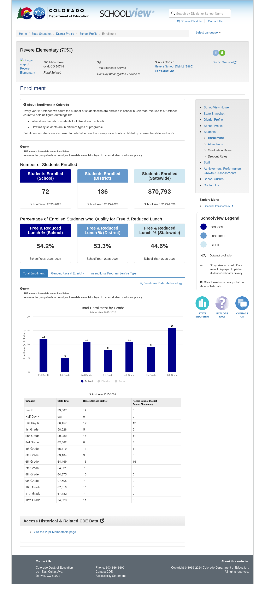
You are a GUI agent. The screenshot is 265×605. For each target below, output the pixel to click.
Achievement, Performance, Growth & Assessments (223, 170)
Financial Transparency (217, 206)
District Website (223, 62)
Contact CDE (104, 571)
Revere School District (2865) (174, 66)
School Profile (89, 33)
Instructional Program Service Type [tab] (113, 273)
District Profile (65, 33)
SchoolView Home (216, 107)
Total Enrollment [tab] (34, 273)
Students (210, 131)
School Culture (214, 179)
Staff (207, 162)
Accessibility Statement (111, 576)
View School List (164, 70)
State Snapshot (41, 33)
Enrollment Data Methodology (162, 283)
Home (23, 33)
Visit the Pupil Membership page (55, 532)
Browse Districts (191, 21)
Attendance (215, 144)
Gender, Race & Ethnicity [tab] (67, 273)
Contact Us (215, 21)
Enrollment (216, 137)
